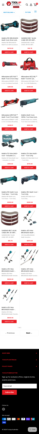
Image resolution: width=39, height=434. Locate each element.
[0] (35, 4)
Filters (28, 12)
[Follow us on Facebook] (3, 409)
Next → (29, 333)
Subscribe (9, 392)
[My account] (31, 5)
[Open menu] (3, 5)
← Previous (10, 333)
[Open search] (27, 5)
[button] (35, 11)
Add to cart (9, 52)
